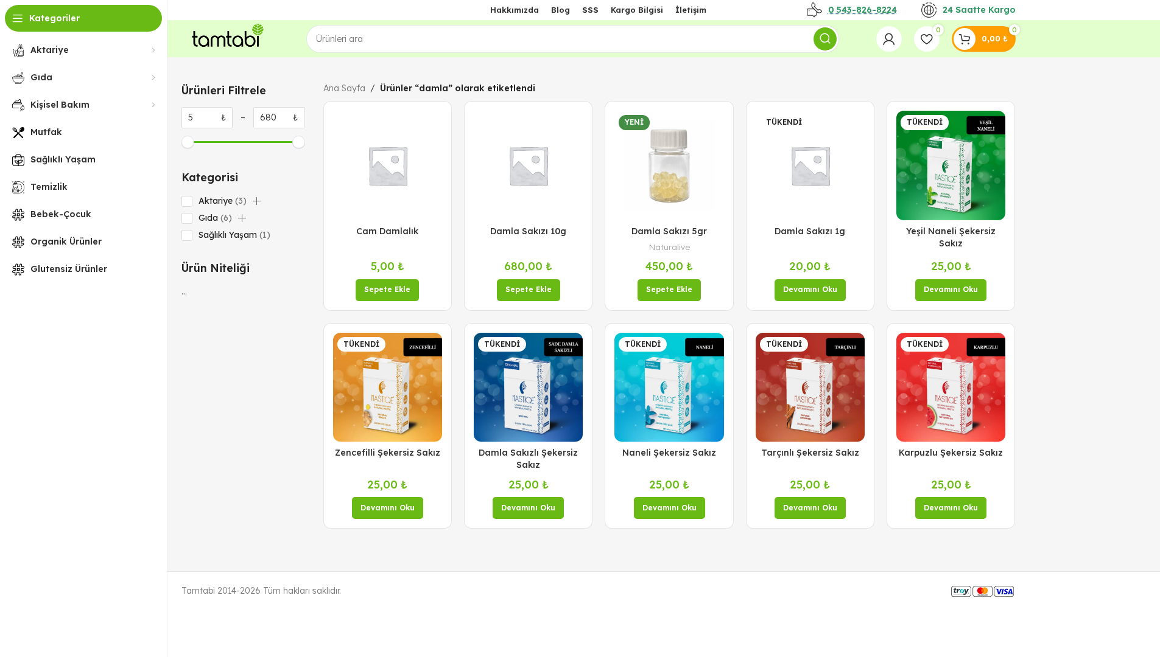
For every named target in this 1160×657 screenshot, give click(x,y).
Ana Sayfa (344, 88)
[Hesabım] (889, 39)
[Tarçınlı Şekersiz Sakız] (810, 387)
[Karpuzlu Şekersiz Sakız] (950, 387)
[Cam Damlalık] (387, 165)
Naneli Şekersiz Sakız (669, 452)
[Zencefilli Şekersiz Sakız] (387, 387)
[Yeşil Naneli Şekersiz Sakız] (950, 165)
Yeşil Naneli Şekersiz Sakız (951, 237)
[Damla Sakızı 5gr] (668, 165)
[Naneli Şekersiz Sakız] (668, 387)
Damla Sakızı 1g (810, 231)
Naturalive (669, 247)
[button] (256, 201)
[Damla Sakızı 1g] (810, 165)
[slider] (187, 142)
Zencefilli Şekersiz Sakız (387, 452)
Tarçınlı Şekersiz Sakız (810, 452)
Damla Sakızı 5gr (669, 231)
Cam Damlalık (387, 231)
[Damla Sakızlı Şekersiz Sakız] (528, 387)
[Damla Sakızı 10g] (528, 165)
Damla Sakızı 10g (528, 231)
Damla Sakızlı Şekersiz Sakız (528, 458)
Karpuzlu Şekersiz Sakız (951, 452)
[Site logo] (225, 37)
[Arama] (825, 38)
